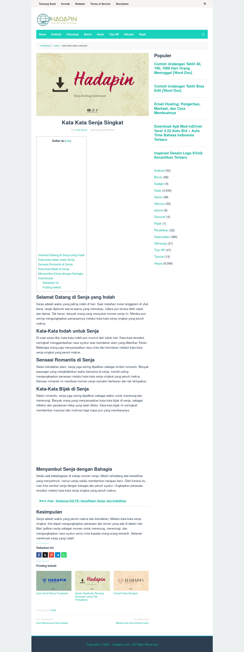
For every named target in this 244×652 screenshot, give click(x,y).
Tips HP (159, 250)
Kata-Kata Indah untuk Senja (56, 259)
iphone (158, 210)
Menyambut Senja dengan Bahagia (60, 273)
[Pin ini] (51, 555)
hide (68, 141)
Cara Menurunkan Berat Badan (52, 621)
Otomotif (160, 216)
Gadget (159, 183)
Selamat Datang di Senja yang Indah (61, 255)
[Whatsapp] (64, 555)
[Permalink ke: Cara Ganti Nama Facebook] (53, 581)
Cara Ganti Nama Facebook (52, 593)
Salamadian (162, 236)
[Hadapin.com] (56, 19)
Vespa (158, 263)
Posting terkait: (52, 287)
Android (159, 170)
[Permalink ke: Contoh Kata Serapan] (131, 581)
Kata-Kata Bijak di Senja (53, 269)
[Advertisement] (61, 197)
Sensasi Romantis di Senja (55, 264)
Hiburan (159, 203)
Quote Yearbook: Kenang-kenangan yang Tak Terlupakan (89, 596)
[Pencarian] (203, 34)
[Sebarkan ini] (39, 555)
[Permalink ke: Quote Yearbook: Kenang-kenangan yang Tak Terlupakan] (92, 581)
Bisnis (158, 177)
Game (158, 196)
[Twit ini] (45, 555)
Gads (53, 610)
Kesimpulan (45, 278)
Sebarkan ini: (51, 282)
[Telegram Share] (57, 555)
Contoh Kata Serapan (126, 593)
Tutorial (159, 256)
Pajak (157, 223)
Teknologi (160, 243)
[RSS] (205, 3)
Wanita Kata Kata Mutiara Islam (132, 621)
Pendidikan (161, 230)
